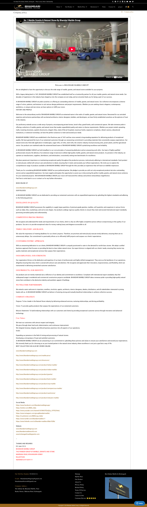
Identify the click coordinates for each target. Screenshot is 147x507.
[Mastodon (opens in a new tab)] (133, 2)
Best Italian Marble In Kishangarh (115, 474)
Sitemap (77, 474)
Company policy (129, 12)
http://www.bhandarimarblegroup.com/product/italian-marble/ (36, 365)
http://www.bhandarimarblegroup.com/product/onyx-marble (36, 384)
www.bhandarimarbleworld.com (26, 431)
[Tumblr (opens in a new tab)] (125, 2)
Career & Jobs (79, 495)
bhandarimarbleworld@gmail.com (25, 481)
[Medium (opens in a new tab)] (130, 2)
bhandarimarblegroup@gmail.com (31, 479)
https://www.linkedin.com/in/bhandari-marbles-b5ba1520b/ (35, 421)
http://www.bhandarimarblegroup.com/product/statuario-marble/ (37, 398)
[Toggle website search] (133, 6)
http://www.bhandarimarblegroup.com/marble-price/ (33, 355)
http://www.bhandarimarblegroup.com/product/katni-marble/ (36, 379)
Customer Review (80, 498)
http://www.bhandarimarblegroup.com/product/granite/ (34, 374)
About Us (78, 482)
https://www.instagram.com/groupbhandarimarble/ (33, 413)
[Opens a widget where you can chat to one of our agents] (139, 503)
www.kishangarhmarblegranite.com (28, 434)
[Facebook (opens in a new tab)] (115, 2)
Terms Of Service (80, 490)
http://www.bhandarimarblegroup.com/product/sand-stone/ (35, 393)
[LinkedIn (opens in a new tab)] (122, 2)
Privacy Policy (79, 485)
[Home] (121, 12)
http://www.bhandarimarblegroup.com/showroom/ (33, 360)
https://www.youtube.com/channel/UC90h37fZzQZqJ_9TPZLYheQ (38, 410)
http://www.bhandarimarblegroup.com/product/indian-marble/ (36, 370)
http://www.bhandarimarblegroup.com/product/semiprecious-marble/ (39, 388)
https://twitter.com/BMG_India (26, 408)
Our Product (79, 479)
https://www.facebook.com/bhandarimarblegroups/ (33, 405)
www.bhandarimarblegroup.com (26, 188)
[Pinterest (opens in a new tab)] (118, 2)
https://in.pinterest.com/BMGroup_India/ (29, 416)
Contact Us (78, 493)
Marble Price (79, 477)
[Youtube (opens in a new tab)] (127, 2)
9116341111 (34, 474)
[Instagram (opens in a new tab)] (120, 2)
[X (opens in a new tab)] (113, 2)
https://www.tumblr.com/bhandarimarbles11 (30, 419)
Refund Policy (79, 487)
